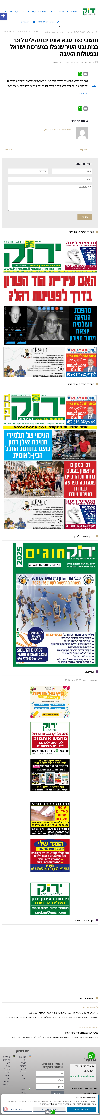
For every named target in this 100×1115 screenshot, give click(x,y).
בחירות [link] (53, 11)
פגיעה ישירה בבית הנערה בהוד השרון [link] (81, 1032)
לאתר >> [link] (83, 93)
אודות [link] (61, 11)
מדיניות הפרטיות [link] (46, 1104)
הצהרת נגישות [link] (90, 1093)
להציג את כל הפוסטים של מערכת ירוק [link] (57, 130)
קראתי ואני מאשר (81, 1109)
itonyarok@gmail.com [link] (81, 1076)
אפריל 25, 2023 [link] (77, 62)
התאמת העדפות (17, 1109)
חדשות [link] (73, 11)
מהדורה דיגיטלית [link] (39, 11)
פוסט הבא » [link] (8, 150)
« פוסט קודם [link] (84, 150)
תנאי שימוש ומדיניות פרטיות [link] (84, 1088)
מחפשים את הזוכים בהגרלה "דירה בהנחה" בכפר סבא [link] (22, 1067)
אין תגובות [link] (57, 62)
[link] (3, 16)
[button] (60, 26)
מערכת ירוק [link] (85, 1007)
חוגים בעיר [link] (20, 11)
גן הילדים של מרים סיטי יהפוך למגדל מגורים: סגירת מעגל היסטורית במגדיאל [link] (63, 1012)
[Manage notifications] (6, 1109)
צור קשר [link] (8, 11)
